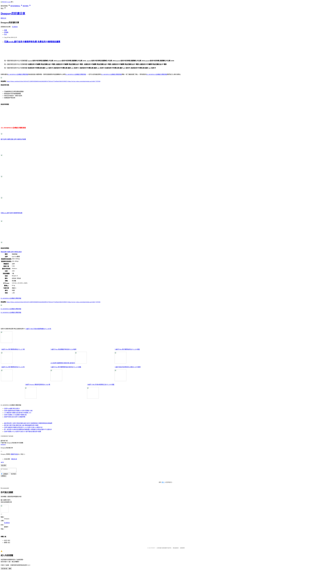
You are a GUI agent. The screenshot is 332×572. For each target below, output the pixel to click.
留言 (16, 454)
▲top (2, 462)
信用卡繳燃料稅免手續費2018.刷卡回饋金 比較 (18, 410)
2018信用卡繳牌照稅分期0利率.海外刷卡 (62, 363)
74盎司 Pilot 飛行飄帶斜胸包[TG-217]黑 (13, 349)
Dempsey (3, 444)
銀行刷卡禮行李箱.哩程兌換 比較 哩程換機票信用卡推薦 (21, 425)
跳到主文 (3, 18)
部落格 (6, 32)
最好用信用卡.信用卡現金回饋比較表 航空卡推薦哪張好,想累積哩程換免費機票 (28, 423)
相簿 (5, 30)
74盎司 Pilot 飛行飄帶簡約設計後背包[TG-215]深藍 (65, 367)
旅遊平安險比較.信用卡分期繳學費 (14, 417)
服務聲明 (182, 548)
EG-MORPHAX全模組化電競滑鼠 (18, 74)
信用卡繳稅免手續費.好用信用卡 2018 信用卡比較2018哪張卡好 (23, 427)
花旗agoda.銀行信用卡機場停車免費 (11, 213)
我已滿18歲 (4, 568)
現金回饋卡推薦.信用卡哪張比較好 (11, 252)
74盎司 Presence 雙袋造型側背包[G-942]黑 (37, 384)
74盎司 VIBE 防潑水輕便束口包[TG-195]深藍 (100, 384)
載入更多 (3, 465)
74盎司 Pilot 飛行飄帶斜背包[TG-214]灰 (13, 367)
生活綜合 (15, 26)
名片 (5, 34)
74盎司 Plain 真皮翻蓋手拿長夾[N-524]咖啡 (63, 349)
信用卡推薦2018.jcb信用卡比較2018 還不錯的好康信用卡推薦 (22, 431)
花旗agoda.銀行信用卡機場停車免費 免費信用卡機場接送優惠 (32, 42)
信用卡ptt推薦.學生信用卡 (12, 408)
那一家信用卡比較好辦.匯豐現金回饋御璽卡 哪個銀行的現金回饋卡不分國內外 (28, 429)
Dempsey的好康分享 (13, 13)
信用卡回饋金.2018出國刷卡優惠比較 (15, 415)
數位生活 (14, 459)
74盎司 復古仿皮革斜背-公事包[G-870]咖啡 (128, 367)
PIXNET (153, 548)
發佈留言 (3, 476)
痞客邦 (13, 454)
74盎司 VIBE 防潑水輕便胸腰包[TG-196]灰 (38, 328)
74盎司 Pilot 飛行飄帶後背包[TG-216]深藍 (127, 349)
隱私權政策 (176, 548)
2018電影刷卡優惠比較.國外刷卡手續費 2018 (17, 412)
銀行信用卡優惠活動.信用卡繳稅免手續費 (13, 139)
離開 (10, 568)
